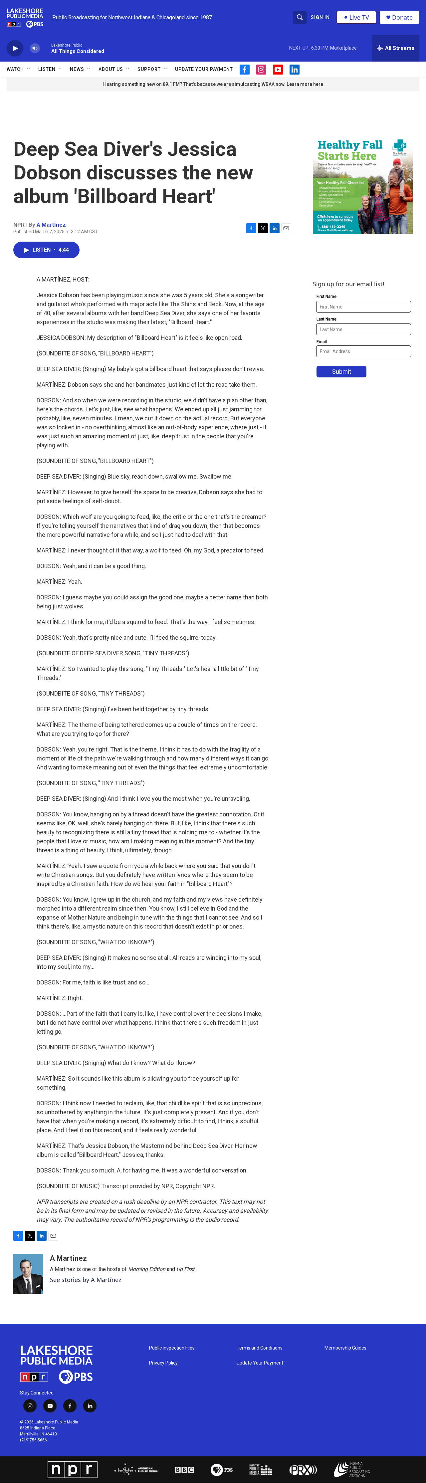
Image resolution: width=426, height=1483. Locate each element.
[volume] (35, 48)
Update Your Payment (204, 69)
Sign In (320, 17)
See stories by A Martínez (85, 1280)
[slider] (46, 48)
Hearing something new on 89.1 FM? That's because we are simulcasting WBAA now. (195, 84)
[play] (15, 48)
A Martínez (51, 224)
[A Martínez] (28, 1274)
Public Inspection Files (172, 1348)
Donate (402, 17)
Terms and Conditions (260, 1348)
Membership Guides (345, 1348)
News (77, 69)
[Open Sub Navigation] (29, 69)
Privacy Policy (163, 1363)
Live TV (359, 17)
